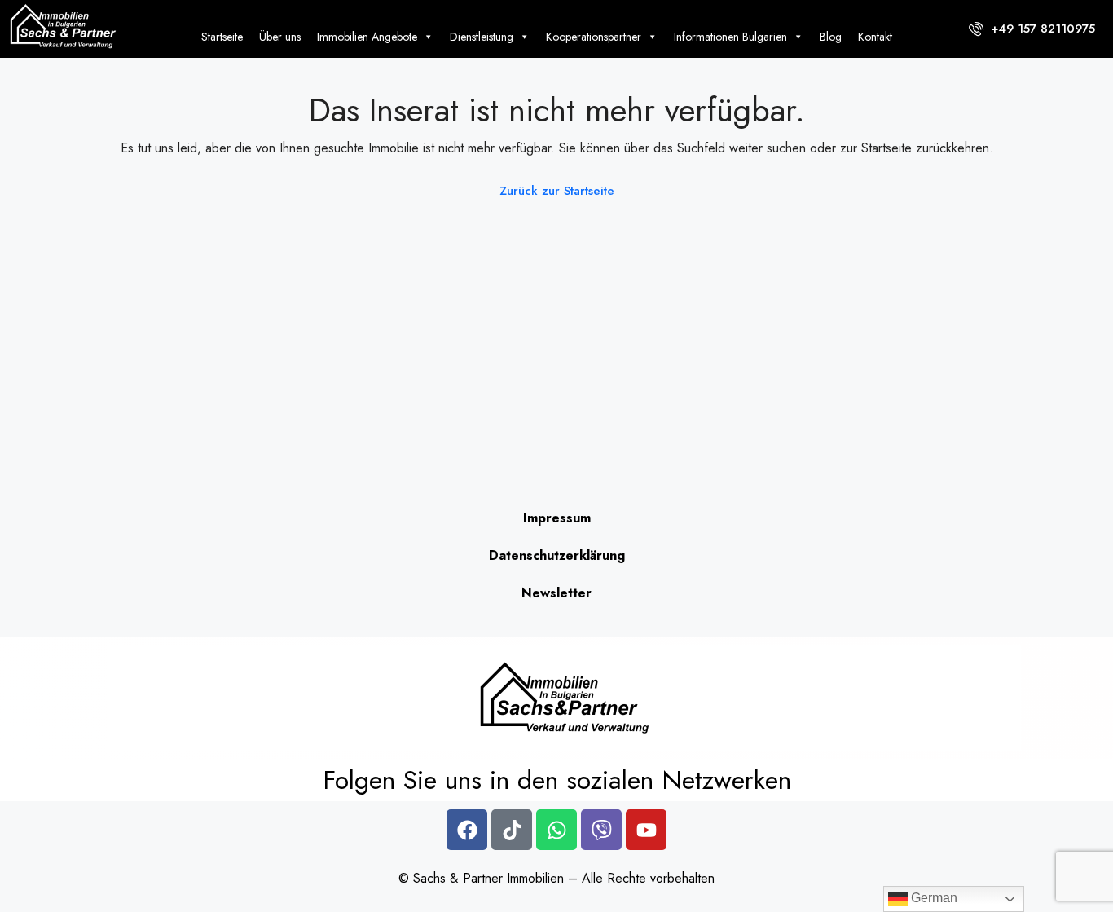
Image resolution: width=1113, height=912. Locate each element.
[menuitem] (1032, 28)
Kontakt (875, 37)
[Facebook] (467, 829)
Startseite (222, 37)
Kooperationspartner (593, 37)
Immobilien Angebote (367, 37)
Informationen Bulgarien (730, 37)
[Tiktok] (511, 829)
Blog (831, 37)
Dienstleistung (481, 37)
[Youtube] (646, 829)
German (932, 898)
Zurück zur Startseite (556, 191)
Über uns (280, 37)
